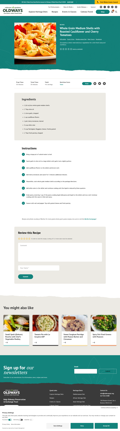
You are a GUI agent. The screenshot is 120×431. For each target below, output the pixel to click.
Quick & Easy (71, 39)
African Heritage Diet (79, 398)
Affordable (63, 39)
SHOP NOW (70, 2)
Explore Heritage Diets (38, 12)
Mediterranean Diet (81, 39)
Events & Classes (69, 12)
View (61, 84)
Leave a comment (77, 49)
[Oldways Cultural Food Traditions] (101, 7)
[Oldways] (12, 10)
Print (87, 84)
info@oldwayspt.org (107, 393)
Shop (103, 12)
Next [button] (76, 2)
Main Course (91, 39)
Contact (93, 7)
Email (76, 367)
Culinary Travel (87, 12)
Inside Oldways (81, 7)
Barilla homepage (90, 219)
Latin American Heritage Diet (82, 405)
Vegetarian (99, 39)
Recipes (55, 12)
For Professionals (53, 7)
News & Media (68, 7)
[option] (47, 2)
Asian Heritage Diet (79, 402)
